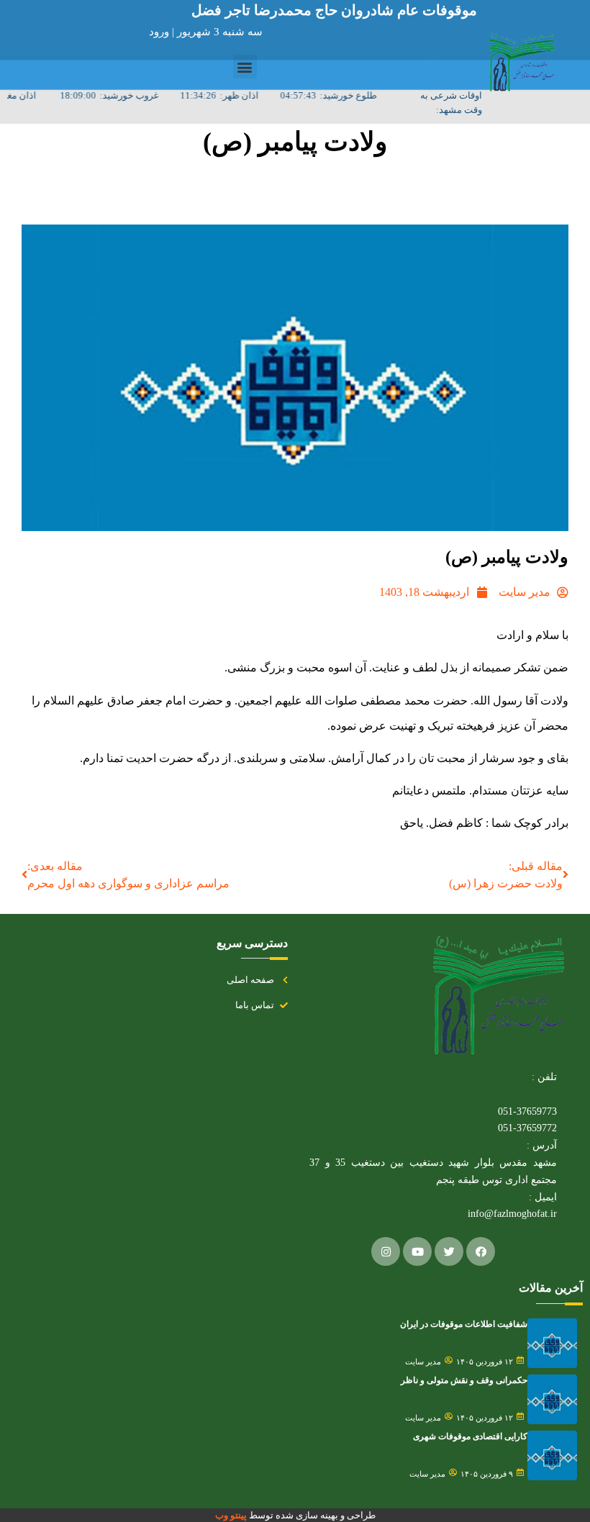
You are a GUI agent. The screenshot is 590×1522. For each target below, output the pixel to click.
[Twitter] (449, 1251)
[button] (245, 66)
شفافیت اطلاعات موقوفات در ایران (463, 1324)
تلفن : (544, 1077)
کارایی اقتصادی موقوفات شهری (470, 1436)
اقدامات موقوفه (329, 194)
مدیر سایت (423, 1361)
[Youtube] (417, 1251)
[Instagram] (385, 1251)
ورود (160, 31)
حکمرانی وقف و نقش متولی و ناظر (464, 1380)
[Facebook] (480, 1251)
